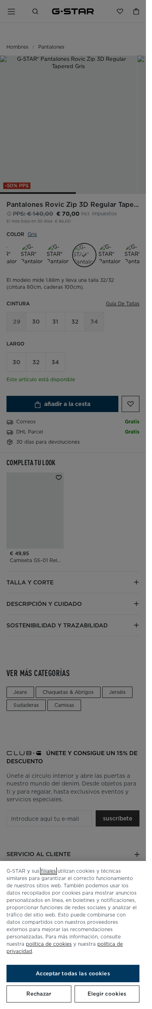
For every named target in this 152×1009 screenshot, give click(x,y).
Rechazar (38, 994)
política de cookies (49, 944)
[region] (73, 935)
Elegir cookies (107, 994)
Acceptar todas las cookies (73, 973)
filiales (48, 871)
